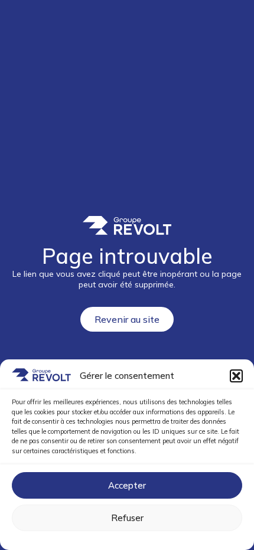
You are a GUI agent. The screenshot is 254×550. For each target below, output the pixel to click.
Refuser (127, 517)
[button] (236, 376)
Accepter (127, 485)
